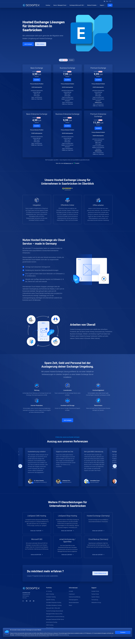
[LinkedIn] (33, 601)
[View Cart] (104, 1)
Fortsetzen (122, 632)
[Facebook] (26, 601)
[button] (115, 466)
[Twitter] (30, 601)
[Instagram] (23, 601)
